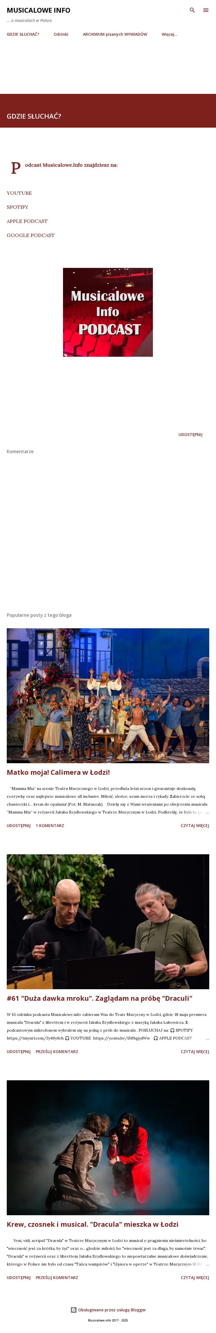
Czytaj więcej (195, 825)
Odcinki (61, 34)
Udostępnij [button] (190, 434)
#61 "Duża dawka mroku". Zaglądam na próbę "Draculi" (99, 998)
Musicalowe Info (38, 10)
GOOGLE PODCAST (31, 235)
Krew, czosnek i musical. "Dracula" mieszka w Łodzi (93, 1224)
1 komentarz (50, 825)
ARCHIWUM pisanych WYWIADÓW (115, 34)
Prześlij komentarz (57, 1051)
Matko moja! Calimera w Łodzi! (58, 772)
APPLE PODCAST (27, 221)
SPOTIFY (17, 207)
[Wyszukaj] (192, 10)
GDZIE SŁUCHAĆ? (23, 34)
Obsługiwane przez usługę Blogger (111, 1309)
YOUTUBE (19, 193)
